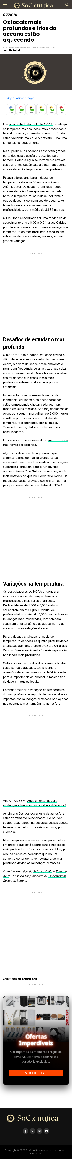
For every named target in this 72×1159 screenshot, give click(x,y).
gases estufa (26, 155)
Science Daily (42, 871)
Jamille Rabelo (12, 50)
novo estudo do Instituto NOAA (31, 124)
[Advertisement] (36, 291)
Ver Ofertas (36, 1073)
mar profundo (58, 440)
